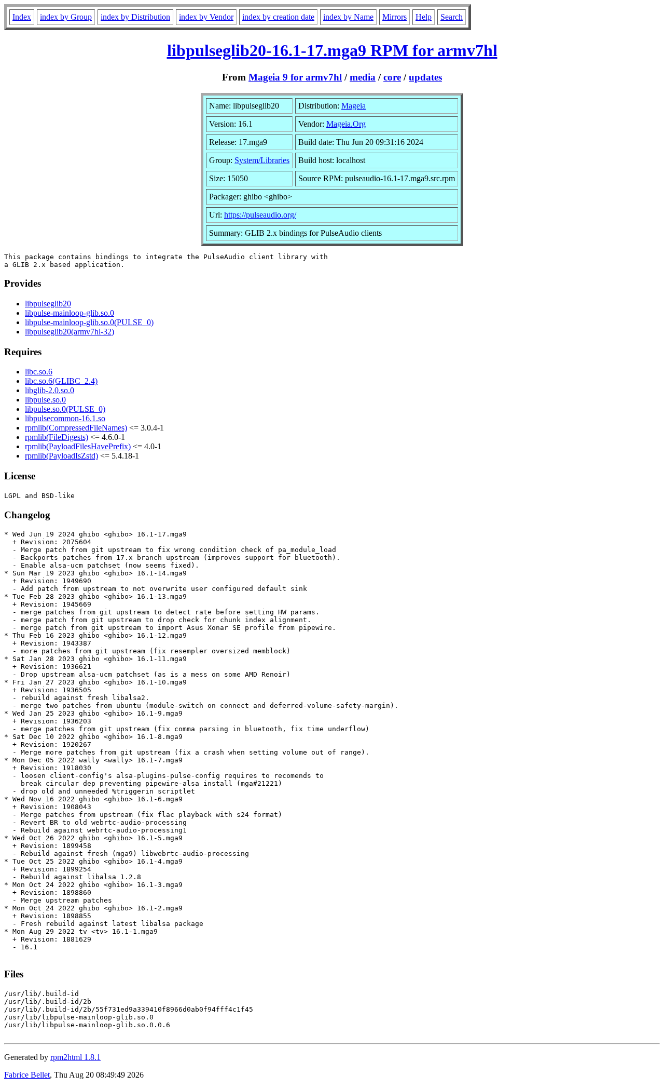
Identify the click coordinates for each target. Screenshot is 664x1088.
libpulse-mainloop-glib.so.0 (69, 312)
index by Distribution (135, 16)
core (392, 77)
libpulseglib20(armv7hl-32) (69, 331)
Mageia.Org (346, 123)
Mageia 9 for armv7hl (295, 77)
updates (425, 77)
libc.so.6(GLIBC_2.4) (61, 381)
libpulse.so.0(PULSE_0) (65, 409)
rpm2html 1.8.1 (75, 1057)
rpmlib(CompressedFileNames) (76, 427)
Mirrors (394, 16)
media (363, 77)
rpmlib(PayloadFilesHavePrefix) (78, 446)
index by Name (348, 16)
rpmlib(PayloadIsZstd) (61, 455)
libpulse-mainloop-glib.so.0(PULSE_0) (89, 322)
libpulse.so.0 (45, 399)
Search (451, 16)
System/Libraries (261, 160)
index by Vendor (206, 16)
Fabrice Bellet (27, 1074)
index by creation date (278, 16)
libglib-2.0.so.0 (49, 390)
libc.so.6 (38, 371)
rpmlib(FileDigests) (56, 437)
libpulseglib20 (48, 303)
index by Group (66, 16)
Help (424, 16)
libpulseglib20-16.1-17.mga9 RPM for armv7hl (332, 50)
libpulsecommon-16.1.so (65, 418)
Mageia (353, 105)
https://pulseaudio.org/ (260, 214)
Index (21, 16)
